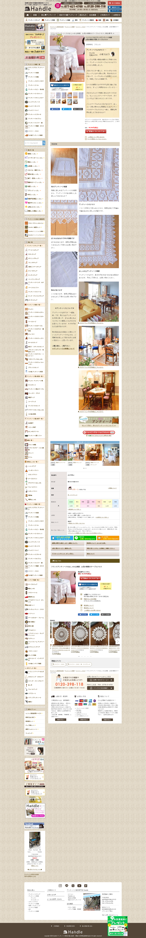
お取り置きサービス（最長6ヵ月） (62, 548)
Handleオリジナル (36, 235)
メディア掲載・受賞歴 (74, 909)
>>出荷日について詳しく (102, 517)
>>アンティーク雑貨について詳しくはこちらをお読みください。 (85, 533)
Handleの (34, 227)
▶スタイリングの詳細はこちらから (90, 323)
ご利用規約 (56, 926)
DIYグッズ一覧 (31, 668)
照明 (76, 20)
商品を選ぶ (31, 890)
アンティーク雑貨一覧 (33, 504)
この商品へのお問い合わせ (92, 610)
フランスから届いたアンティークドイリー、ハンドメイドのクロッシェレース (80, 648)
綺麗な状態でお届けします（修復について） (65, 543)
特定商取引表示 (70, 926)
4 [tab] (88, 656)
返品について (91, 553)
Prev (52, 454)
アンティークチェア (34, 20)
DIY (30, 909)
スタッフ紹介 (72, 907)
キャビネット (35, 900)
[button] (52, 57)
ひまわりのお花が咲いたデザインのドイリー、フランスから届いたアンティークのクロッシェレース (61, 648)
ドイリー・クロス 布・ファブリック (80, 664)
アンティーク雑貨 (65, 20)
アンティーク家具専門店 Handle (77, 890)
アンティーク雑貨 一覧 (34, 64)
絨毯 (107, 20)
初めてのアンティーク (74, 900)
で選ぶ (34, 170)
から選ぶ (32, 154)
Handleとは (71, 896)
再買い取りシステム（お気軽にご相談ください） (101, 548)
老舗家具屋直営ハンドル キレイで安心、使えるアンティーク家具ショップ (38, 7)
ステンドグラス (33, 901)
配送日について (89, 608)
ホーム (27, 15)
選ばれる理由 (72, 898)
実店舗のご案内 (107, 894)
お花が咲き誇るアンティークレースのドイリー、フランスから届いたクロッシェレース (118, 648)
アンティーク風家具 (88, 20)
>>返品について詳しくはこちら (76, 523)
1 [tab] (79, 656)
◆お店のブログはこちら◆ (35, 869)
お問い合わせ (117, 15)
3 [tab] (85, 656)
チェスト (33, 898)
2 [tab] (82, 656)
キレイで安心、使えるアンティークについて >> (99, 425)
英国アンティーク (60, 462)
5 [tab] (91, 656)
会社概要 (92, 15)
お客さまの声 (51, 895)
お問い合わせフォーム (111, 915)
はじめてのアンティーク (68, 15)
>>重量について (112, 488)
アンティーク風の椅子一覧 (35, 418)
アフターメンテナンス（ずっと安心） (63, 553)
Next (117, 454)
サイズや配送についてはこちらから (96, 139)
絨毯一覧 (29, 440)
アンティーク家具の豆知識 (31, 874)
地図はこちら (34, 865)
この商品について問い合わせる (96, 137)
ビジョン (70, 894)
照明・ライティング (34, 905)
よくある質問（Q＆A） (55, 899)
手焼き (35, 223)
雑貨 (100, 20)
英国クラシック (77, 462)
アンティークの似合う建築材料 (36, 219)
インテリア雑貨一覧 (33, 580)
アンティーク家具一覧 (33, 304)
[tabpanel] (80, 637)
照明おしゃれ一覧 (32, 462)
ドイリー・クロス (80, 27)
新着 (35, 15)
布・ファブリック (72, 495)
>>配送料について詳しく (74, 509)
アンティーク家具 (50, 20)
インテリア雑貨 (33, 907)
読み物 (82, 15)
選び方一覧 (31, 150)
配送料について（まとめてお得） (96, 543)
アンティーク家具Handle (57, 27)
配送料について (89, 605)
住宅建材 (115, 20)
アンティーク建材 (34, 911)
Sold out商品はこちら (30, 876)
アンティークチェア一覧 (34, 245)
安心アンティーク (48, 15)
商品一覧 (30, 242)
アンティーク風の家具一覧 (35, 376)
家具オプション (32, 709)
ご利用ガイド (105, 15)
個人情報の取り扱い (87, 926)
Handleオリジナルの (35, 231)
